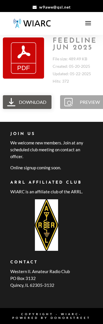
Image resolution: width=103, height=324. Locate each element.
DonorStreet (71, 317)
